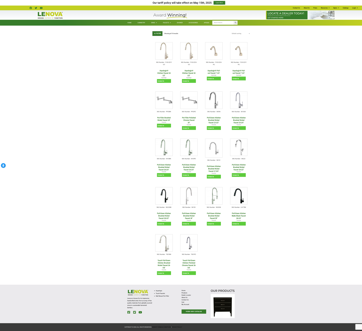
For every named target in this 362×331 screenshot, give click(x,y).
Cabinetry (141, 23)
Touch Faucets (160, 293)
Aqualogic (159, 291)
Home (129, 23)
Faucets (166, 23)
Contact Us (296, 8)
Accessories (193, 23)
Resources (324, 8)
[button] (213, 307)
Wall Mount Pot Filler (162, 296)
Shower (180, 23)
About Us (307, 8)
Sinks (153, 23)
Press (315, 8)
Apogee (206, 23)
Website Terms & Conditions (161, 327)
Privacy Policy (177, 327)
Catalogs (346, 8)
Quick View (164, 66)
